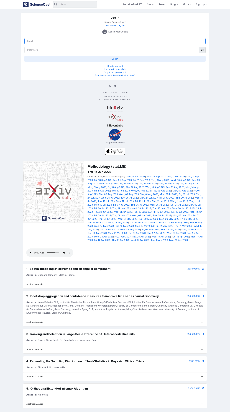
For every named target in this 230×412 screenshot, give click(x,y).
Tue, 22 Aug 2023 (188, 183)
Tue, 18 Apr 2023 (180, 236)
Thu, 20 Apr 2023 (141, 236)
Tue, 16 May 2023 (124, 225)
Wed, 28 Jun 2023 (141, 208)
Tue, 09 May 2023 (109, 229)
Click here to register (115, 25)
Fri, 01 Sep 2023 (141, 180)
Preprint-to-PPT (132, 4)
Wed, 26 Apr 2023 (176, 233)
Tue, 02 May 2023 (97, 233)
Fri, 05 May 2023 (150, 229)
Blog (173, 4)
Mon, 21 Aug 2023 (96, 187)
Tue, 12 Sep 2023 (176, 176)
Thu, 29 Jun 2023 (121, 208)
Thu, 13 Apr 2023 (121, 240)
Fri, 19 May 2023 (179, 222)
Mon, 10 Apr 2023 (178, 240)
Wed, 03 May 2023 (191, 229)
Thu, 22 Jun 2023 (103, 211)
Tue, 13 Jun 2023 (179, 211)
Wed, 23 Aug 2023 (168, 183)
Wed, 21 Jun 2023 (122, 211)
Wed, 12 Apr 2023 (140, 240)
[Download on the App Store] (115, 151)
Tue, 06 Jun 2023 (162, 215)
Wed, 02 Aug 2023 (129, 194)
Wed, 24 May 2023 (118, 222)
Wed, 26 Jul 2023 (110, 197)
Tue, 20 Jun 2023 (142, 211)
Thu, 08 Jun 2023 (121, 215)
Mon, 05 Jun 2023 (182, 215)
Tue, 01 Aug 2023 (149, 194)
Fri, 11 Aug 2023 (102, 190)
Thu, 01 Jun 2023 (107, 218)
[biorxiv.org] (115, 108)
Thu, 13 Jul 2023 (160, 201)
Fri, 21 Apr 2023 (122, 236)
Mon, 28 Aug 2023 (108, 183)
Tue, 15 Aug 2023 (175, 187)
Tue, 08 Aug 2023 (161, 190)
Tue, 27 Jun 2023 (161, 208)
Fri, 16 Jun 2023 (161, 211)
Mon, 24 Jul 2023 (148, 197)
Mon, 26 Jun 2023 (181, 208)
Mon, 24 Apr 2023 (103, 236)
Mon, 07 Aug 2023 (182, 190)
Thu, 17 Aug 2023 (135, 187)
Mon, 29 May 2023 (169, 218)
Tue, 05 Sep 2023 (122, 180)
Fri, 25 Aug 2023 (128, 183)
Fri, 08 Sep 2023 (103, 180)
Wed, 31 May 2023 (127, 218)
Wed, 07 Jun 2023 (141, 215)
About (114, 92)
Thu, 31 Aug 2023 (160, 180)
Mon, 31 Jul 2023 (168, 194)
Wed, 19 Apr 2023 (160, 236)
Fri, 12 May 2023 (164, 225)
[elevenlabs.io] (115, 125)
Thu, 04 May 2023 (170, 229)
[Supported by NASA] (115, 134)
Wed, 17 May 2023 (104, 225)
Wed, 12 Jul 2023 (179, 201)
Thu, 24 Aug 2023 (147, 183)
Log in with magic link (115, 69)
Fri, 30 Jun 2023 (102, 208)
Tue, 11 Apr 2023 (159, 240)
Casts (150, 4)
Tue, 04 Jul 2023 (178, 204)
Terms (104, 92)
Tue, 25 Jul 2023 (129, 197)
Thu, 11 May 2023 (183, 225)
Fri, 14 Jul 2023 (143, 201)
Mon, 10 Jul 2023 (103, 204)
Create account (115, 66)
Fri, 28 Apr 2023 (137, 233)
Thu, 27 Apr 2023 (156, 233)
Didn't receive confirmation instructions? (115, 75)
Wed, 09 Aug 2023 (141, 190)
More (186, 4)
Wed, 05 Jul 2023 (159, 204)
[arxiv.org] (115, 117)
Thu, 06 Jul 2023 (139, 204)
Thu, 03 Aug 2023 (108, 194)
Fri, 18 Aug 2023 (116, 187)
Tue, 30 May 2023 (148, 218)
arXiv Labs (125, 99)
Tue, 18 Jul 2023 (106, 201)
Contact (125, 92)
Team (162, 4)
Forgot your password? (115, 72)
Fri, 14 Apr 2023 (102, 240)
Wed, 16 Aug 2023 (155, 187)
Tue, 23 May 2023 (139, 222)
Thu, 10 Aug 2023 (121, 190)
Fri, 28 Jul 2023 (187, 194)
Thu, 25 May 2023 (97, 222)
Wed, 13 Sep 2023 (156, 176)
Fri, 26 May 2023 (189, 218)
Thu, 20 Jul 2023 (184, 197)
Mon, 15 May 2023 (145, 225)
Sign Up (200, 4)
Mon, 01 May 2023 (118, 233)
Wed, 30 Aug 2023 (181, 180)
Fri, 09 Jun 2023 (102, 215)
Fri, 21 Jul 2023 (166, 197)
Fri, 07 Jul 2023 (121, 204)
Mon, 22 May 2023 (160, 222)
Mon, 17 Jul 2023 (125, 201)
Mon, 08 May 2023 (130, 229)
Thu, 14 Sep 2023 (136, 176)
